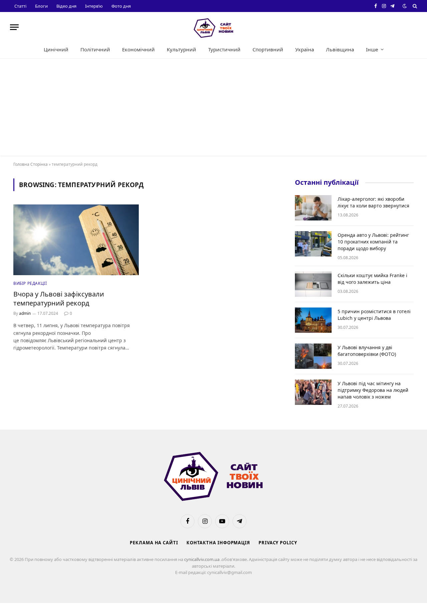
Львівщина (340, 49)
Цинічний (56, 49)
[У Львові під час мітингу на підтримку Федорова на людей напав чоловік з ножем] (313, 392)
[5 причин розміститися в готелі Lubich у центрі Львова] (313, 320)
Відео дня (66, 6)
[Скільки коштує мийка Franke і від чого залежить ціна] (313, 284)
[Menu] (14, 27)
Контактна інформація (218, 543)
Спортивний (268, 49)
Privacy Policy (278, 543)
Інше (372, 49)
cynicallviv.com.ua (202, 559)
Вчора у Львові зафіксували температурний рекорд (58, 298)
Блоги (41, 6)
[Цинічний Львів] (213, 27)
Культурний (181, 49)
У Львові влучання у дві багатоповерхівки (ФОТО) (367, 350)
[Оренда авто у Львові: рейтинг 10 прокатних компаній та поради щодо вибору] (313, 243)
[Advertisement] (213, 108)
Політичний (95, 49)
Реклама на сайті (154, 543)
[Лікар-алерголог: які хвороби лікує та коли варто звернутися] (313, 207)
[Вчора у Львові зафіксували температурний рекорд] (76, 239)
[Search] (414, 6)
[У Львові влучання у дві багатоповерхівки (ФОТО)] (313, 356)
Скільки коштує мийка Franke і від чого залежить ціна (372, 278)
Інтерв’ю (94, 6)
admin (25, 313)
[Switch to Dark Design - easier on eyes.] (404, 6)
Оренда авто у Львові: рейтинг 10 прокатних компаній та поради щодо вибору (373, 241)
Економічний (138, 49)
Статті (20, 6)
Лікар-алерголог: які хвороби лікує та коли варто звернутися (373, 202)
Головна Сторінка (30, 164)
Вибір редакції (30, 283)
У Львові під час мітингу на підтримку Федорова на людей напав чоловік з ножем (373, 390)
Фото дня (121, 6)
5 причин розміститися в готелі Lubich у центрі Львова (374, 314)
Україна (304, 49)
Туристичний (224, 49)
